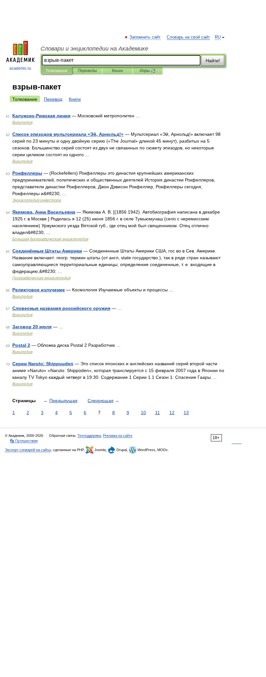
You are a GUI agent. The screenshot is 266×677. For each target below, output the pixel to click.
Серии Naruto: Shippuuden (42, 363)
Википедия (22, 122)
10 (143, 412)
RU (218, 37)
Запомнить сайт (145, 37)
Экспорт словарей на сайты (28, 450)
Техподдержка (89, 436)
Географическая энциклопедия (41, 278)
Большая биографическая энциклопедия (50, 239)
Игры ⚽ (148, 70)
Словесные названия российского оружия (61, 308)
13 (186, 412)
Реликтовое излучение (38, 289)
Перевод (53, 99)
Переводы (87, 70)
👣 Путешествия (24, 441)
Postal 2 (21, 345)
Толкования (56, 70)
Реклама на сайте (117, 436)
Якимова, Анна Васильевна (43, 212)
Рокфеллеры (27, 173)
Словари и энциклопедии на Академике (94, 48)
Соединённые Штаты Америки (47, 250)
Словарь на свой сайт (188, 37)
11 (157, 412)
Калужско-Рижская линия (41, 115)
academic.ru (20, 68)
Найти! (213, 60)
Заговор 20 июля (32, 326)
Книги (117, 70)
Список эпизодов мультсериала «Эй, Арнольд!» (68, 134)
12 (172, 412)
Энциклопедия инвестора (36, 200)
